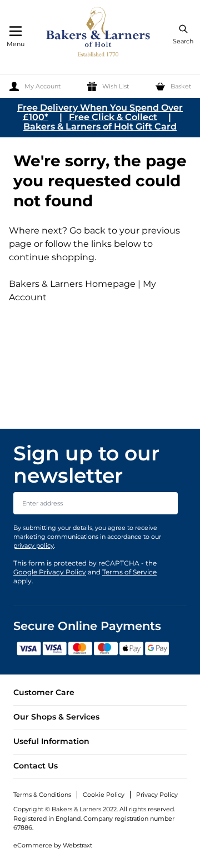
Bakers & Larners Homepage (72, 284)
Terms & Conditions (42, 794)
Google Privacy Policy (49, 572)
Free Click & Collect (113, 117)
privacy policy (33, 545)
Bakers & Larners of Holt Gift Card (100, 126)
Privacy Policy (157, 794)
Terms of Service (129, 572)
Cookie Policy (103, 794)
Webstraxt (77, 845)
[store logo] (98, 34)
